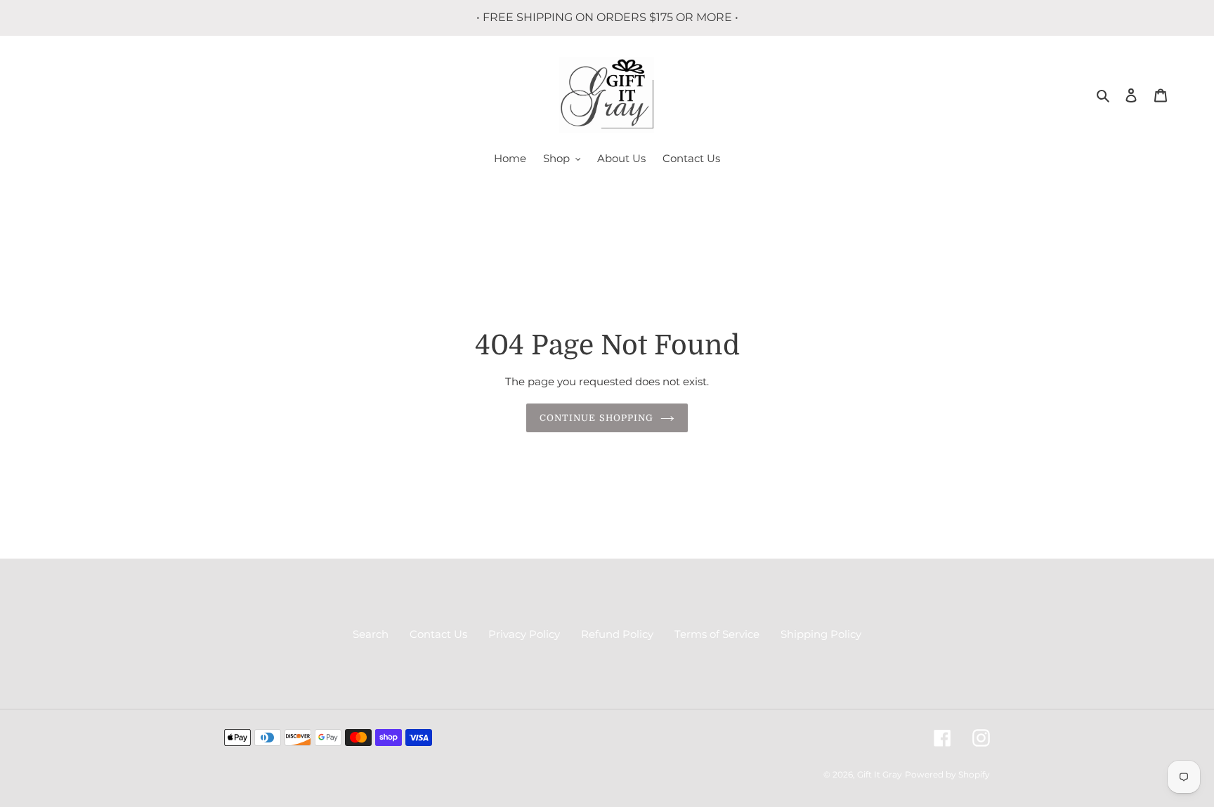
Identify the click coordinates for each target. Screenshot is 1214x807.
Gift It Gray (879, 774)
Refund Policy (617, 634)
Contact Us (438, 634)
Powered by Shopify (947, 774)
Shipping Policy (821, 634)
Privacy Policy (524, 634)
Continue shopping (596, 418)
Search (371, 634)
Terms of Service (716, 634)
